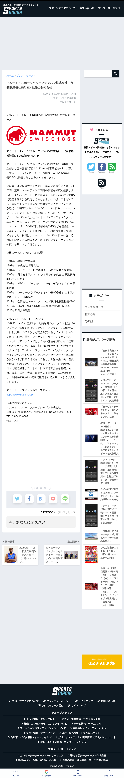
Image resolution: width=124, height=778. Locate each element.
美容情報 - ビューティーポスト (89, 728)
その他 (89, 321)
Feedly (112, 172)
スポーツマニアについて (62, 8)
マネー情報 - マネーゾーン (40, 733)
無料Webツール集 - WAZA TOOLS (37, 760)
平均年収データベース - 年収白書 (88, 755)
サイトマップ (85, 701)
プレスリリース (67, 512)
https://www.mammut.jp (19, 394)
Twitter (91, 172)
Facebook (102, 172)
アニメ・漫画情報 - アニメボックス (81, 719)
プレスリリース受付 (109, 8)
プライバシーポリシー (58, 701)
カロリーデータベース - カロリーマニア (41, 755)
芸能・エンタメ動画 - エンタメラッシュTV (63, 742)
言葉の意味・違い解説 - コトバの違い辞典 (85, 760)
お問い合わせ (87, 8)
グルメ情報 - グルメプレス (40, 719)
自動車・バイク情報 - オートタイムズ (30, 737)
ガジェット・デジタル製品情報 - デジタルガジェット (87, 737)
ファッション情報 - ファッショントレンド (43, 728)
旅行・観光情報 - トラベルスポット (81, 733)
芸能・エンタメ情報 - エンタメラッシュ (45, 723)
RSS (101, 188)
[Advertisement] (62, 42)
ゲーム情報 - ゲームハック (88, 723)
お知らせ (90, 314)
